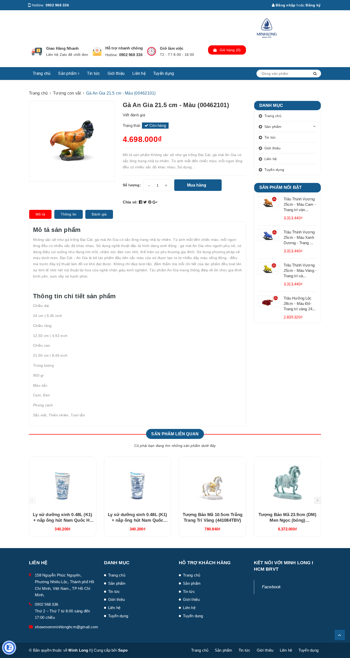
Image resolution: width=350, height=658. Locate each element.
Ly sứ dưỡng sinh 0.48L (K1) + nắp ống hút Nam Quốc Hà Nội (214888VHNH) (62, 520)
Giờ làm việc (171, 48)
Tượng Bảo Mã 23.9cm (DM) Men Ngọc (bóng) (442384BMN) (287, 520)
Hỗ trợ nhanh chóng (124, 48)
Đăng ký (313, 5)
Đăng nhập (285, 5)
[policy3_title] (151, 51)
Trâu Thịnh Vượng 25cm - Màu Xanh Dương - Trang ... (299, 237)
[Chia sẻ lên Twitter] (145, 202)
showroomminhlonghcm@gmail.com (66, 627)
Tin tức (93, 73)
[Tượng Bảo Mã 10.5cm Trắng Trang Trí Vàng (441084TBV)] (212, 482)
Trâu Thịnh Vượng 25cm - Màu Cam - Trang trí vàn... (300, 204)
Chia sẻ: (130, 202)
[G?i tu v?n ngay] (9, 648)
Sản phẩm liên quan (175, 434)
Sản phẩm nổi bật (280, 187)
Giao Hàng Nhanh (62, 48)
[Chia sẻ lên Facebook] (141, 202)
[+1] (154, 202)
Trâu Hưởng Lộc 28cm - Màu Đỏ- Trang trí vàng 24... (300, 303)
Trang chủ (41, 73)
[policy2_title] (97, 51)
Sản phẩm (68, 73)
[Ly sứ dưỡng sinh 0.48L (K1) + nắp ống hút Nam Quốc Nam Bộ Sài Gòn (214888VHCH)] (137, 482)
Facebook (271, 586)
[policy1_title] (36, 51)
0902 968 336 (57, 5)
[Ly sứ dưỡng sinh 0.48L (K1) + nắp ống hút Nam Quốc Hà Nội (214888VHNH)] (62, 482)
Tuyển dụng (163, 73)
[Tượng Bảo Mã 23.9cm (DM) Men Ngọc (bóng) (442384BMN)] (287, 482)
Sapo (123, 650)
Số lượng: (132, 185)
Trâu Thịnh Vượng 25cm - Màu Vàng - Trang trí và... (300, 270)
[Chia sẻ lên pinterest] (150, 202)
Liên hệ (139, 73)
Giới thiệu (116, 73)
